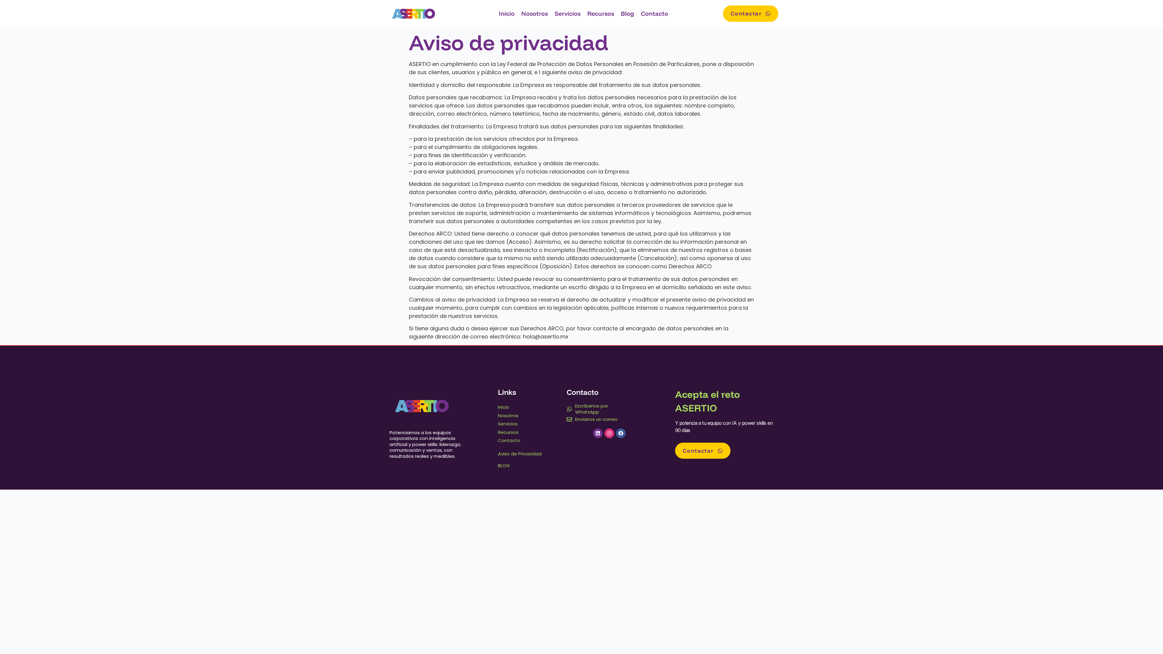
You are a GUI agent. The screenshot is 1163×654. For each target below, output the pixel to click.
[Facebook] (621, 433)
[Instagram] (609, 433)
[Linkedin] (598, 433)
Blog (627, 13)
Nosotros (534, 13)
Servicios (568, 13)
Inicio (507, 13)
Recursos (600, 13)
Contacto (654, 13)
